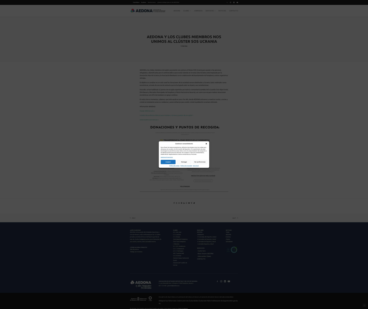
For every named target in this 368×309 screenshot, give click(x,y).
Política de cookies (174, 165)
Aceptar (168, 162)
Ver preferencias (199, 162)
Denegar (184, 162)
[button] (206, 144)
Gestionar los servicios (167, 157)
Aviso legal (196, 165)
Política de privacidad (186, 165)
